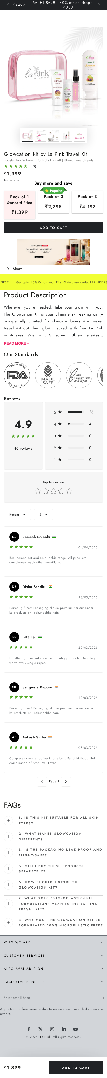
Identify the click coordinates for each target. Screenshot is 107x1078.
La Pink (45, 1037)
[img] (16, 167)
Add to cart (76, 1068)
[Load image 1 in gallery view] (27, 136)
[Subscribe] (104, 997)
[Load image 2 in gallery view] (40, 136)
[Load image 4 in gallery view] (66, 136)
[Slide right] (98, 5)
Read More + (16, 343)
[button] (74, 412)
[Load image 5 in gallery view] (79, 136)
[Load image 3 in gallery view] (53, 136)
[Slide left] (8, 5)
